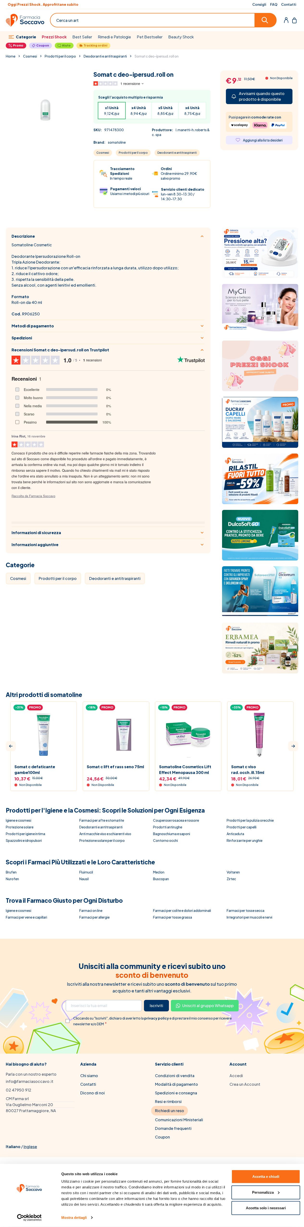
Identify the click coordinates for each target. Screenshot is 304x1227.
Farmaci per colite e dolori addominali (182, 910)
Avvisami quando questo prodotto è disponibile (262, 96)
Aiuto (66, 45)
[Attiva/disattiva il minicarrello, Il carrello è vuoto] (294, 20)
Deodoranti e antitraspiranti (105, 56)
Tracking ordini (95, 45)
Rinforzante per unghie (244, 840)
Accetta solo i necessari (266, 1208)
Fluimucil (86, 872)
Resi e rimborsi (168, 1101)
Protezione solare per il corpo (102, 840)
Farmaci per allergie (94, 917)
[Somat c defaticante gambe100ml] (43, 735)
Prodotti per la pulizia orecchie (250, 820)
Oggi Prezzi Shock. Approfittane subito (43, 4)
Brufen (11, 872)
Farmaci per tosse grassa (172, 917)
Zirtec (231, 879)
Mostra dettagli (74, 1217)
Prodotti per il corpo (60, 56)
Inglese (30, 1146)
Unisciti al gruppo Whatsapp (208, 1005)
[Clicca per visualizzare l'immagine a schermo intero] (45, 109)
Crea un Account (245, 1084)
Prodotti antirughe (167, 827)
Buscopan (161, 879)
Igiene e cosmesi (18, 820)
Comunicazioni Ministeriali (179, 1119)
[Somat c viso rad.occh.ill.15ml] (260, 735)
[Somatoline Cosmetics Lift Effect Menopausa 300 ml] (188, 735)
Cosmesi (30, 56)
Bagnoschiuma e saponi (171, 834)
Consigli (259, 4)
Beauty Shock (181, 36)
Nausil (84, 879)
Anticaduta (235, 834)
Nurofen (12, 879)
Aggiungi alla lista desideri (263, 140)
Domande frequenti (173, 1128)
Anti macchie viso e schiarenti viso (105, 834)
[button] (11, 746)
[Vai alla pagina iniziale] (25, 20)
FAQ (273, 4)
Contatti (288, 4)
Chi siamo (89, 1075)
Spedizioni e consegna (176, 1092)
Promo (18, 45)
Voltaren (233, 872)
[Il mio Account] (286, 20)
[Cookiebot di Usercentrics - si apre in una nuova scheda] (29, 1217)
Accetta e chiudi (265, 1176)
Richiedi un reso (169, 1110)
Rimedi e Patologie (114, 36)
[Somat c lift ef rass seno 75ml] (116, 735)
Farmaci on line (90, 910)
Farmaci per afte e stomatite (101, 820)
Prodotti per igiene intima (25, 834)
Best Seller (82, 36)
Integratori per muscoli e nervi (249, 917)
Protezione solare (19, 827)
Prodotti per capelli (241, 827)
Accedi (236, 1075)
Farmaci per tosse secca (245, 910)
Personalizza (263, 1192)
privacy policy (156, 1018)
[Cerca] (266, 20)
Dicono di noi (92, 1092)
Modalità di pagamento (176, 1084)
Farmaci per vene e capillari (26, 917)
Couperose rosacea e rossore (176, 820)
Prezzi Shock (54, 36)
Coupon (42, 45)
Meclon (158, 872)
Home (10, 56)
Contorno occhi (165, 840)
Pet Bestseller (149, 36)
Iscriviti (156, 1005)
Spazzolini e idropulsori (24, 840)
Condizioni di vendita (174, 1075)
